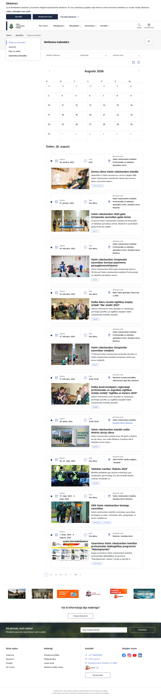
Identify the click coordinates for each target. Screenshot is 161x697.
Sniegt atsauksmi (80, 616)
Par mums (10, 667)
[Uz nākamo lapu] (80, 575)
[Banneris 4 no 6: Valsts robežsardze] (93, 593)
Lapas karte (49, 663)
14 (75, 575)
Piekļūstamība (50, 659)
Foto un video (14, 51)
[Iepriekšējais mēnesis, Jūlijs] (49, 70)
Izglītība (95, 319)
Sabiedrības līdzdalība (18, 55)
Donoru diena (97, 186)
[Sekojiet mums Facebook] (124, 655)
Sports (95, 231)
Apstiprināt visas (45, 16)
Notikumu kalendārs (17, 42)
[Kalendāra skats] (133, 62)
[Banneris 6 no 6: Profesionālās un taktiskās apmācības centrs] (144, 593)
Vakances (10, 655)
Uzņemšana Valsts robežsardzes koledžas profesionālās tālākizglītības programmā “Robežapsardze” (114, 546)
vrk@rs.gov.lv (93, 659)
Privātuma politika (51, 655)
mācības (95, 483)
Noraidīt (18, 16)
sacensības (96, 522)
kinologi (107, 522)
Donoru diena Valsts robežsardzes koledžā (114, 171)
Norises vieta (118, 55)
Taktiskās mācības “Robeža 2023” (109, 468)
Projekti (9, 663)
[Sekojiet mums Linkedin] (140, 655)
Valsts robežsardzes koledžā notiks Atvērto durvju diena (110, 431)
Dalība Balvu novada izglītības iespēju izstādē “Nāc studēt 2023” (112, 304)
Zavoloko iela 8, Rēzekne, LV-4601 (102, 663)
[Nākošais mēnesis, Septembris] (138, 70)
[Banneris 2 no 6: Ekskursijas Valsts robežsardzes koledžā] (42, 593)
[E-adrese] (90, 668)
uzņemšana (97, 563)
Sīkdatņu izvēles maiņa (53, 667)
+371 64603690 (95, 655)
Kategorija (84, 55)
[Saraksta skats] (138, 62)
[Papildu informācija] (97, 668)
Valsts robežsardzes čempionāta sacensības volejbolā (109, 349)
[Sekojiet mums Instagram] (129, 655)
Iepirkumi (10, 659)
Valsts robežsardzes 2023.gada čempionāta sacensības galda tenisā (111, 216)
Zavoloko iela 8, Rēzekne (123, 423)
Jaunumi (12, 47)
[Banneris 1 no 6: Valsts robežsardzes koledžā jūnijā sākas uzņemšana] (17, 593)
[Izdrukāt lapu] (148, 41)
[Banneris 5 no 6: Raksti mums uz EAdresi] (118, 593)
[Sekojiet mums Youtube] (135, 655)
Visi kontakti (98, 675)
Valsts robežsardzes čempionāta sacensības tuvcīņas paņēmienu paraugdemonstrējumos (109, 262)
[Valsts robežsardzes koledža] (17, 26)
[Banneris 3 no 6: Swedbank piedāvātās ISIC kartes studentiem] (68, 593)
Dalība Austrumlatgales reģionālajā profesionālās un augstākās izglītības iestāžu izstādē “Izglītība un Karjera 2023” (114, 390)
